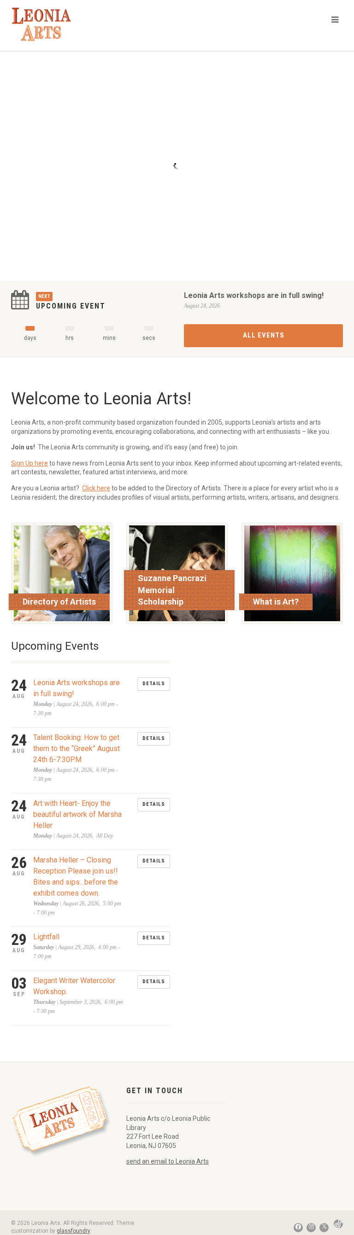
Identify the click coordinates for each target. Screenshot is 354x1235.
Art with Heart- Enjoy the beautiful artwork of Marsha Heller (77, 814)
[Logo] (47, 24)
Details (153, 684)
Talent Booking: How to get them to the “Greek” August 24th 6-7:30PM (76, 748)
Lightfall (46, 936)
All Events (263, 335)
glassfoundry (73, 1231)
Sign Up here (29, 463)
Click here (96, 488)
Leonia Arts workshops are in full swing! (254, 295)
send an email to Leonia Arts (167, 1161)
